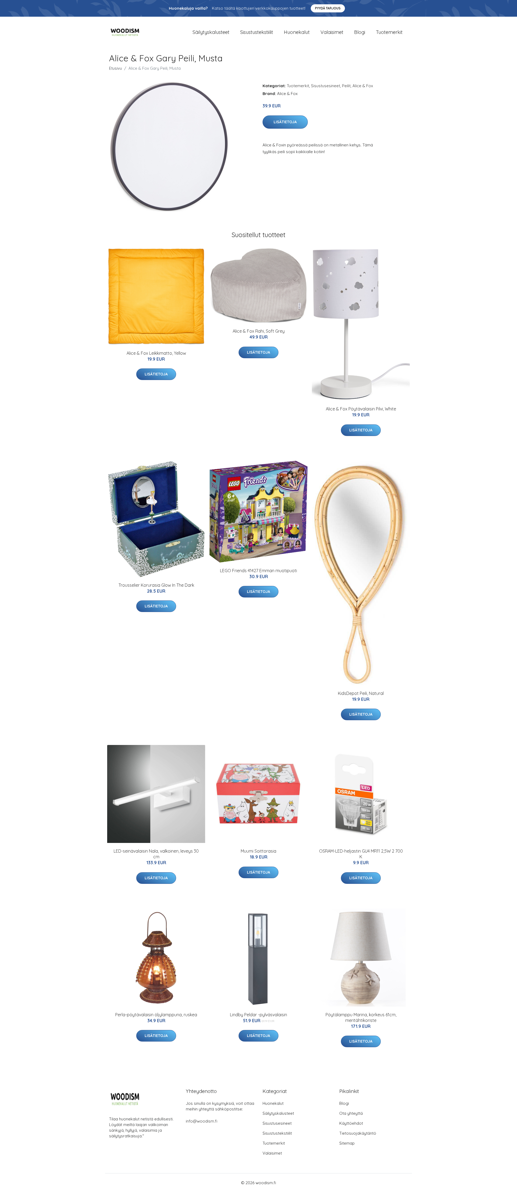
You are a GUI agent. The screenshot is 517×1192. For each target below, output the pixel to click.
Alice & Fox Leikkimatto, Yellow (156, 353)
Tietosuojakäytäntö (357, 1133)
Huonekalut (297, 32)
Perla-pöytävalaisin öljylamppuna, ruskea (156, 1014)
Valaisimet (331, 32)
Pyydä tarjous (328, 8)
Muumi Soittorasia (258, 851)
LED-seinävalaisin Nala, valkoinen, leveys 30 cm (156, 853)
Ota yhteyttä (351, 1113)
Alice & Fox (362, 85)
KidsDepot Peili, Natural (361, 693)
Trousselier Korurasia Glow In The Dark (156, 585)
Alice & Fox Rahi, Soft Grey (259, 331)
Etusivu (115, 68)
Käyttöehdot (351, 1123)
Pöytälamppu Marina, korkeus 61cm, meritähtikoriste (361, 1017)
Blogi (359, 32)
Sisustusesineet (325, 85)
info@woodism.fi (201, 1121)
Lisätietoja (285, 121)
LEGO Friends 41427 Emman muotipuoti (258, 570)
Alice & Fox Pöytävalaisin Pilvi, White (361, 409)
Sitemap (347, 1143)
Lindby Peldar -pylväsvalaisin (258, 1014)
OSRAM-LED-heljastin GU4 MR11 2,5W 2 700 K (361, 853)
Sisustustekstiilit (256, 32)
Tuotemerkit (389, 32)
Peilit (346, 85)
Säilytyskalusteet (211, 32)
